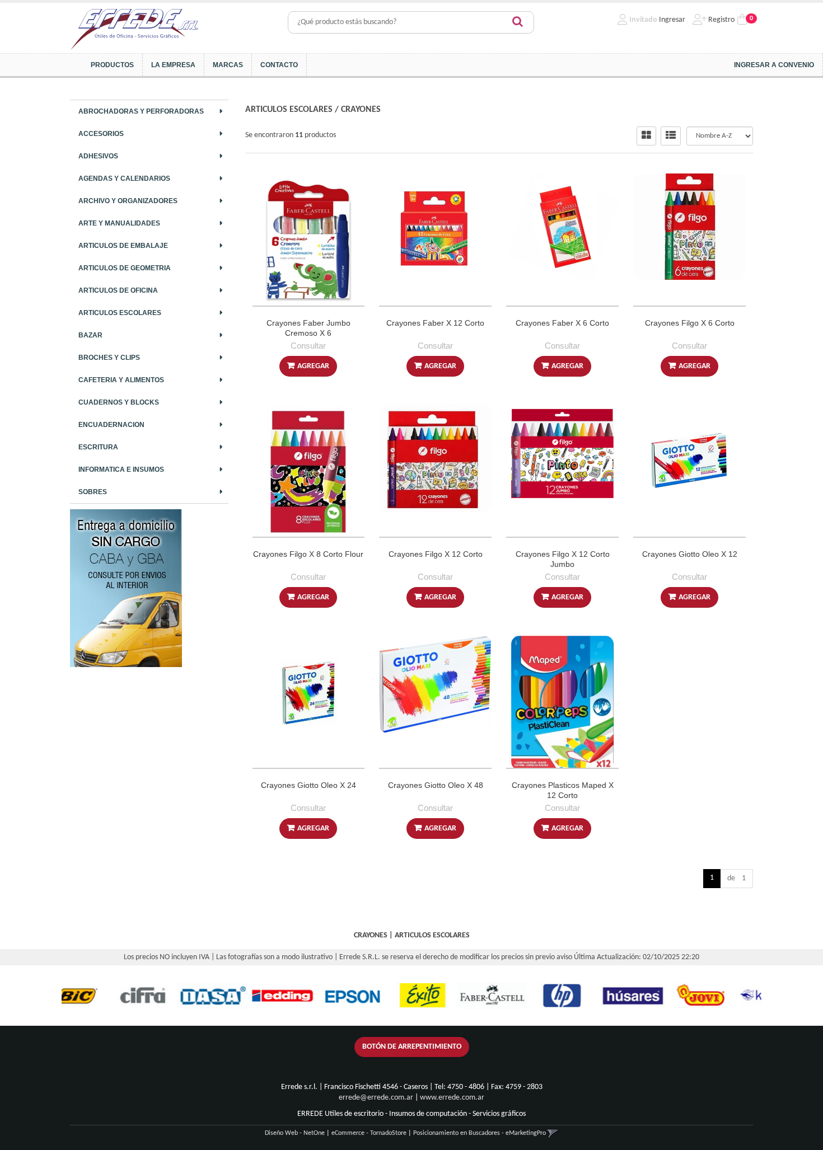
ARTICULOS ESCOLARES (119, 313)
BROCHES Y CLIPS (109, 358)
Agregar (313, 366)
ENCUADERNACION (111, 425)
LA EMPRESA (173, 65)
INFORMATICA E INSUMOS (121, 469)
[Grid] (646, 135)
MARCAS (228, 65)
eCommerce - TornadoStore (368, 1133)
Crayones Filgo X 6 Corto (690, 322)
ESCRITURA (98, 447)
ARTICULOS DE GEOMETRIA (124, 268)
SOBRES (92, 492)
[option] (102, 995)
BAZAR (90, 335)
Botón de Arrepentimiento (411, 1047)
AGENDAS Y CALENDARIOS (124, 178)
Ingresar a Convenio (774, 65)
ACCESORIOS (101, 134)
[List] (671, 135)
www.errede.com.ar (452, 1097)
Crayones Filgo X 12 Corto (436, 554)
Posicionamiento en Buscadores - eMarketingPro (479, 1133)
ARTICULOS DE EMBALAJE (123, 246)
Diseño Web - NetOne (295, 1133)
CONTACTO (279, 65)
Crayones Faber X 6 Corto (562, 322)
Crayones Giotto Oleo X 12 (689, 554)
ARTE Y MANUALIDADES (119, 223)
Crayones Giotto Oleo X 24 (308, 785)
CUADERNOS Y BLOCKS (118, 402)
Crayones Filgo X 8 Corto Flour (308, 554)
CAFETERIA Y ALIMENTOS (121, 380)
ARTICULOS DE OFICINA (118, 290)
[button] (553, 1133)
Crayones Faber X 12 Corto (435, 322)
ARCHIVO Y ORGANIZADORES (127, 201)
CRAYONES (361, 109)
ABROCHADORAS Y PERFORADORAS (141, 111)
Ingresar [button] (672, 20)
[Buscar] (517, 22)
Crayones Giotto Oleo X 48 (435, 785)
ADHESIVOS (98, 156)
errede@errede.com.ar (376, 1097)
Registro (721, 20)
